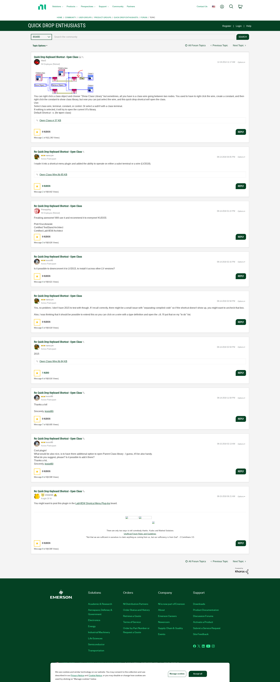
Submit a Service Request (206, 628)
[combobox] (143, 37)
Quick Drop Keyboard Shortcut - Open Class (56, 57)
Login (239, 26)
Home (59, 17)
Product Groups (102, 17)
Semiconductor (96, 644)
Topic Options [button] (39, 45)
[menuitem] (58, 7)
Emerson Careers (167, 616)
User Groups (85, 17)
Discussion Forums (203, 616)
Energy (92, 626)
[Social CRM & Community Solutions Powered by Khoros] (241, 571)
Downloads (199, 603)
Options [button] (241, 62)
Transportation (96, 650)
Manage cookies (177, 674)
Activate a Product (203, 621)
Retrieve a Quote (132, 616)
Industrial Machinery (99, 632)
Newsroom (164, 621)
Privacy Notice (77, 675)
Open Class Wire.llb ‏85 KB (53, 174)
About (161, 609)
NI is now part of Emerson (171, 603)
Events (161, 634)
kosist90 (49, 411)
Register (226, 26)
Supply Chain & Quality (170, 628)
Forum (144, 17)
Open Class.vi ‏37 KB (50, 120)
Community (70, 17)
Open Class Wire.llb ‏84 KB (53, 361)
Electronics (94, 620)
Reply (241, 131)
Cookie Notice (95, 675)
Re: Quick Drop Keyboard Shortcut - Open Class (58, 151)
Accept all (197, 674)
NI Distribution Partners (135, 603)
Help (248, 26)
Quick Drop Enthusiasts (126, 17)
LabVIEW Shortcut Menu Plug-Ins (92, 503)
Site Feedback (201, 634)
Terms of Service (132, 621)
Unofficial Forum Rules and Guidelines (140, 534)
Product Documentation (206, 609)
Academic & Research (100, 603)
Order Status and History (136, 609)
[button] (37, 132)
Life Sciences (95, 638)
